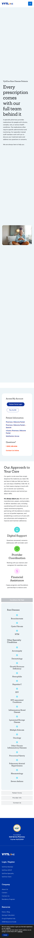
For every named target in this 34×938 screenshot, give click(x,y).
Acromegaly (17, 651)
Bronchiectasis (17, 618)
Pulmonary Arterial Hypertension (17, 764)
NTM (17, 634)
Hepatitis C (17, 684)
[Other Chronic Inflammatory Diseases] (17, 742)
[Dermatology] (17, 655)
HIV (17, 692)
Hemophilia (17, 676)
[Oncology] (17, 734)
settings (20, 931)
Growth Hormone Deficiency (17, 667)
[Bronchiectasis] (17, 615)
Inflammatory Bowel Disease (17, 711)
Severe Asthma (17, 781)
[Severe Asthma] (17, 778)
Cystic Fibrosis (17, 626)
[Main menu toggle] (30, 4)
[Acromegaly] (17, 647)
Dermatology (17, 658)
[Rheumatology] (17, 770)
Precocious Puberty (17, 755)
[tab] (17, 600)
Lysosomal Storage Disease (17, 721)
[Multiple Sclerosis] (17, 726)
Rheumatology (17, 773)
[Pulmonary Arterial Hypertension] (17, 760)
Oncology (17, 738)
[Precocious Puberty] (17, 752)
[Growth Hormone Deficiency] (17, 663)
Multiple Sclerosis (17, 730)
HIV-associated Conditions (17, 701)
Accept (5, 935)
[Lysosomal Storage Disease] (17, 716)
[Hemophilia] (17, 673)
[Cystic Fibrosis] (17, 623)
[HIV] (17, 689)
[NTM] (17, 631)
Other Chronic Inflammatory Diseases (17, 746)
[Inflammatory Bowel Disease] (17, 707)
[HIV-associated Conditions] (17, 697)
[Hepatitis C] (17, 681)
